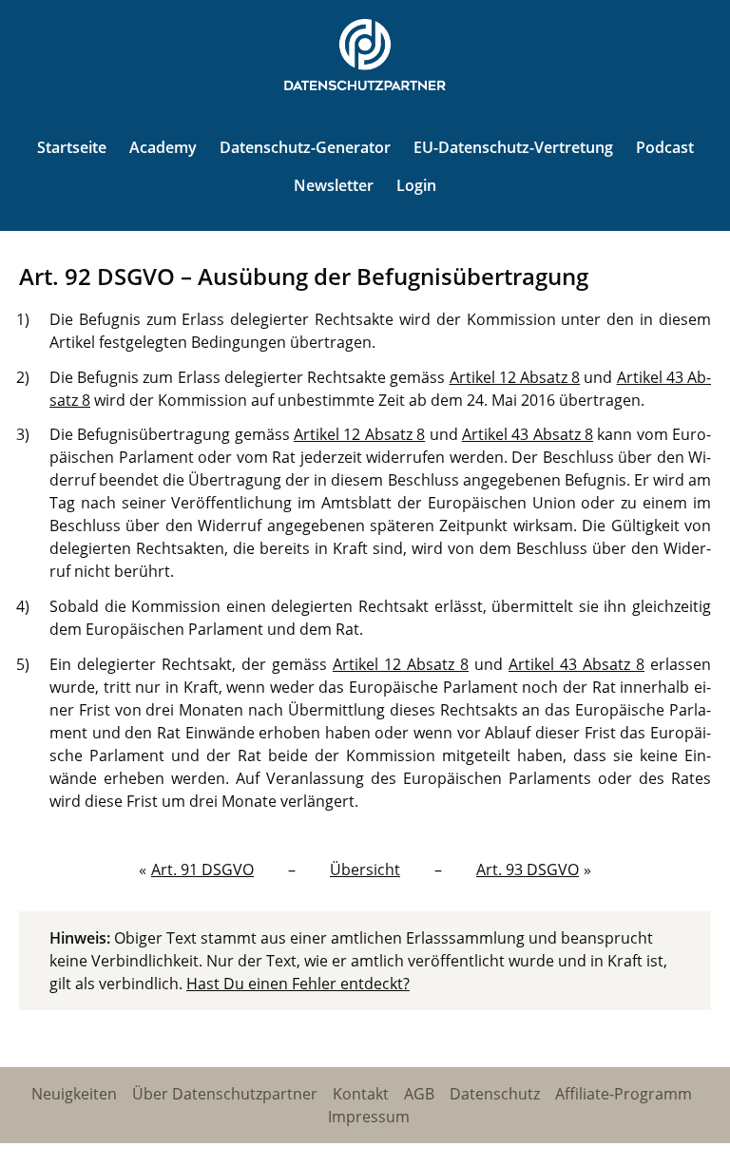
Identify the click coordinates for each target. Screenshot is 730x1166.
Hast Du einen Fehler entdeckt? (298, 983)
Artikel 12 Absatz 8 (515, 377)
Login (416, 185)
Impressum (369, 1116)
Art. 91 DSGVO (202, 869)
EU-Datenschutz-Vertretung (513, 147)
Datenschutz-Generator (305, 147)
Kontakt (361, 1093)
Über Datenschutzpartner (224, 1093)
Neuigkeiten (74, 1093)
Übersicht (365, 869)
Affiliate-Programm (623, 1093)
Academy (163, 147)
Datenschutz (495, 1093)
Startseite (71, 147)
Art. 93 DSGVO (527, 869)
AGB (419, 1093)
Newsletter (334, 185)
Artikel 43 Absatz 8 (527, 434)
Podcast (665, 147)
